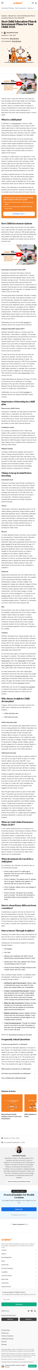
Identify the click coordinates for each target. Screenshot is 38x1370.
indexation (21, 683)
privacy (16, 1215)
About (3, 1261)
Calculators (5, 1283)
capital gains (22, 661)
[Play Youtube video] (19, 84)
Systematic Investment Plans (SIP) (13, 270)
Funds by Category (7, 1268)
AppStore (10, 1319)
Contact (3, 1250)
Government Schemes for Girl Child (20, 1035)
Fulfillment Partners (7, 1338)
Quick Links (4, 1264)
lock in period (5, 544)
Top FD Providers (6, 1275)
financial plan (16, 123)
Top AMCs (4, 1272)
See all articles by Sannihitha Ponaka (19, 1181)
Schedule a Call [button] (18, 214)
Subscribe (19, 1304)
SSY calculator (25, 392)
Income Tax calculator (28, 687)
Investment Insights (19, 1191)
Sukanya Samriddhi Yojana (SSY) (13, 329)
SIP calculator (25, 322)
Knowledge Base (6, 1257)
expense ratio (5, 596)
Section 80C (26, 373)
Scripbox (4, 16)
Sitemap (4, 1344)
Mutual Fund (12, 16)
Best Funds (4, 1279)
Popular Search (6, 1286)
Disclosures (5, 1333)
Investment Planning (7, 8)
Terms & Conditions (7, 1336)
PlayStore (28, 1319)
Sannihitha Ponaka (12, 32)
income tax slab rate (21, 676)
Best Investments (20, 8)
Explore (3, 1254)
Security (4, 1341)
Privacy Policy (5, 1330)
